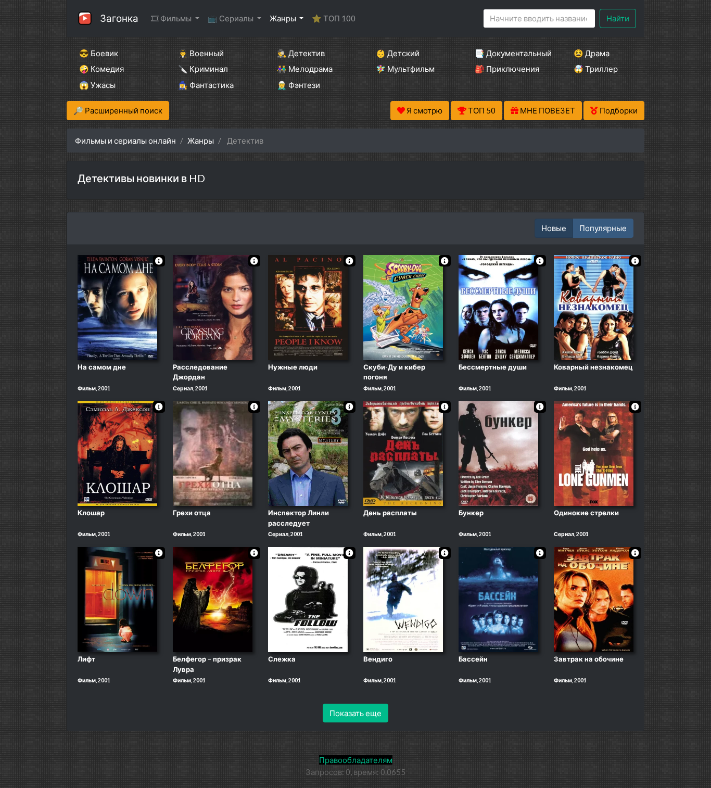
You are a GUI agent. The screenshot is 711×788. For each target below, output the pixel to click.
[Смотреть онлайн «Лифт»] (117, 598)
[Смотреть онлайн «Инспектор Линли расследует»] (308, 453)
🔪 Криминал (203, 68)
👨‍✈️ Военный (201, 53)
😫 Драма (592, 53)
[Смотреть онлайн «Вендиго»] (403, 598)
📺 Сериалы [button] (231, 18)
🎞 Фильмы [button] (172, 18)
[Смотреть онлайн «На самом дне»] (117, 306)
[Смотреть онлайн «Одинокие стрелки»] (593, 453)
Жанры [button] (284, 18)
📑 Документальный (510, 53)
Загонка (119, 18)
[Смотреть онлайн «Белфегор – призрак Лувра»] (212, 598)
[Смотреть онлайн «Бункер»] (498, 453)
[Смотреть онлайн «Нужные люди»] (308, 306)
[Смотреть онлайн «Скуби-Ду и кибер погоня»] (403, 306)
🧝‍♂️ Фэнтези (298, 85)
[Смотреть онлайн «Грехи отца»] (212, 453)
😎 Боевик (98, 53)
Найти (617, 18)
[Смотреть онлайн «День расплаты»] (403, 453)
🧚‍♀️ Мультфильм (405, 68)
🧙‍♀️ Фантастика (206, 85)
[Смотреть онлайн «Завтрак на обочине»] (593, 598)
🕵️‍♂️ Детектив (301, 53)
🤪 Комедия (101, 68)
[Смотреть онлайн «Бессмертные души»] (498, 306)
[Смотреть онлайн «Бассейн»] (498, 598)
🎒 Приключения (507, 68)
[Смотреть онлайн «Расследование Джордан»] (212, 306)
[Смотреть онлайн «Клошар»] (117, 453)
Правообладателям (355, 760)
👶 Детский (398, 53)
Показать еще (355, 713)
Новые (553, 228)
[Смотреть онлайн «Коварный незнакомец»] (593, 306)
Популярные (603, 228)
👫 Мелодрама (305, 68)
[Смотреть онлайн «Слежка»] (308, 598)
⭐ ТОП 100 (333, 18)
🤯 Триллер (596, 68)
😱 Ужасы (97, 85)
